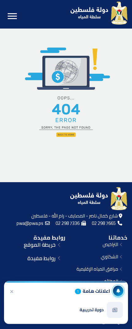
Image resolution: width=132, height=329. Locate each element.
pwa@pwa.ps (31, 223)
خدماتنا (117, 238)
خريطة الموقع (41, 245)
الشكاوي (110, 256)
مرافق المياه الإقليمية (98, 268)
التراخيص (111, 244)
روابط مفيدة (49, 238)
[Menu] (12, 16)
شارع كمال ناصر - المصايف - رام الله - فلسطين (75, 215)
